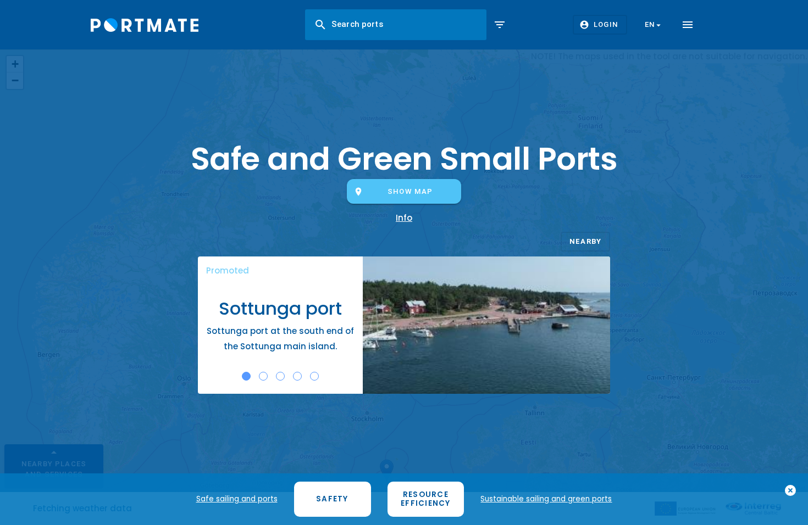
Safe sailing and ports (237, 499)
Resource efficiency (426, 499)
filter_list (499, 24)
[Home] (144, 25)
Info (404, 218)
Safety (332, 499)
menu (687, 24)
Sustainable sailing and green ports (546, 499)
